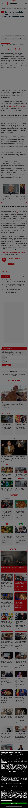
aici (12, 773)
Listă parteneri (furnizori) (6, 800)
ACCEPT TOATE (14, 803)
